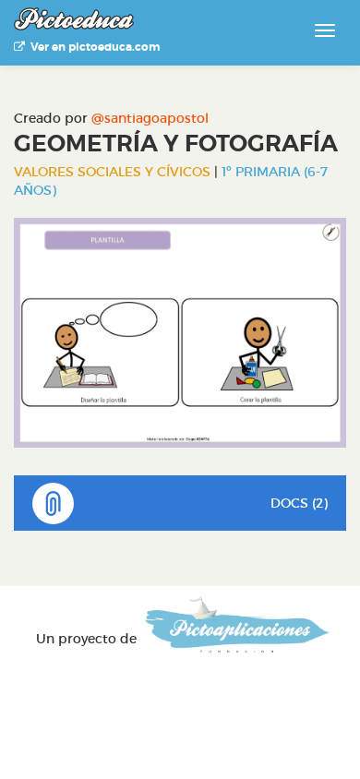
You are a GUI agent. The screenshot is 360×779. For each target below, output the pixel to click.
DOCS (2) (299, 503)
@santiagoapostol (150, 118)
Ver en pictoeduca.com (92, 47)
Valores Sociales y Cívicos (112, 171)
